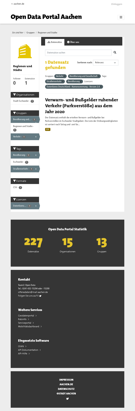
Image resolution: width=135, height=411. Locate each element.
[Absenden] (114, 53)
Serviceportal (25, 322)
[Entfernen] (64, 76)
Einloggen (116, 4)
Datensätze (56, 42)
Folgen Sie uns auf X (28, 295)
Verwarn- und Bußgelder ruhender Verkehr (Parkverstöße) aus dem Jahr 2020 (81, 106)
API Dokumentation (28, 349)
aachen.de (66, 384)
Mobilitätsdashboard (29, 326)
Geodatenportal (26, 315)
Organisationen (67, 251)
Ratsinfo (22, 319)
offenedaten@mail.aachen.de (33, 292)
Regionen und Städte (47, 33)
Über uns (74, 42)
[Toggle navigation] (121, 17)
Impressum (66, 379)
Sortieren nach (84, 62)
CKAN (21, 346)
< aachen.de (17, 4)
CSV (47, 129)
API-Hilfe (23, 353)
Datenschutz (66, 389)
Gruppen (31, 33)
